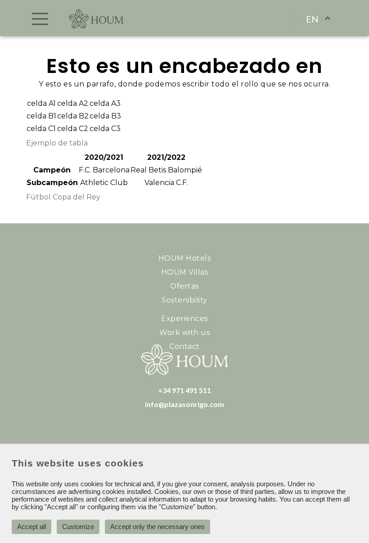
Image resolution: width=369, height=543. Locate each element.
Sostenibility (184, 300)
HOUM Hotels (184, 258)
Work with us (184, 332)
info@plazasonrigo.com (184, 404)
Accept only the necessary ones (157, 526)
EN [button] (312, 19)
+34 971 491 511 (184, 390)
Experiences (184, 318)
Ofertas (184, 286)
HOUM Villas (184, 272)
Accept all (31, 526)
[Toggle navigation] (40, 19)
